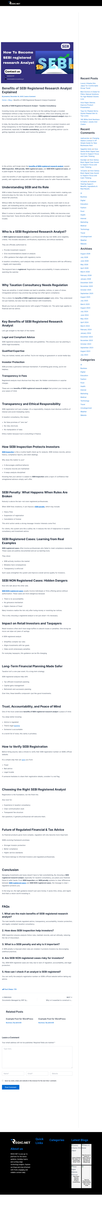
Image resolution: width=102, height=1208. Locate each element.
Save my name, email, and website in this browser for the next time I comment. (31, 1081)
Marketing (84, 222)
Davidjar (83, 160)
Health (82, 215)
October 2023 (85, 344)
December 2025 (86, 283)
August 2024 (85, 308)
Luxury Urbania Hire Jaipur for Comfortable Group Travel (89, 85)
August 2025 (85, 297)
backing (17, 726)
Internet (83, 218)
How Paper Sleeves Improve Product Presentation (87, 105)
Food (82, 211)
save (23, 760)
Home (4, 100)
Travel (82, 233)
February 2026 (86, 275)
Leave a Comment (30, 96)
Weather (83, 240)
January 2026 (85, 279)
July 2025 (84, 301)
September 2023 (86, 348)
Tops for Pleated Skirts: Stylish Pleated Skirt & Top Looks (89, 113)
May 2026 (84, 264)
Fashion (83, 208)
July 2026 (84, 257)
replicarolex (84, 138)
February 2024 (86, 330)
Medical (83, 226)
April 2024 (84, 322)
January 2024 (85, 333)
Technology (84, 229)
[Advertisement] (37, 27)
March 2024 (85, 326)
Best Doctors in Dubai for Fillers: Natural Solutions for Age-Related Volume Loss (86, 1158)
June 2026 (84, 261)
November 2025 (86, 286)
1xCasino (83, 171)
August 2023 (85, 351)
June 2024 (84, 315)
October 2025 (85, 290)
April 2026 (84, 268)
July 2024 (84, 311)
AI (81, 193)
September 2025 (86, 293)
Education (84, 204)
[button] (93, 3)
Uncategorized (86, 236)
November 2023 (86, 340)
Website (83, 244)
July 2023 (84, 355)
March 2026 (85, 272)
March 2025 (85, 304)
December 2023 (86, 337)
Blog (10, 100)
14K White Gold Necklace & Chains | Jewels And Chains (90, 121)
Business (9, 1022)
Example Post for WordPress (19, 1019)
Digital (82, 200)
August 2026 (85, 254)
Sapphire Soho (86, 149)
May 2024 (84, 319)
